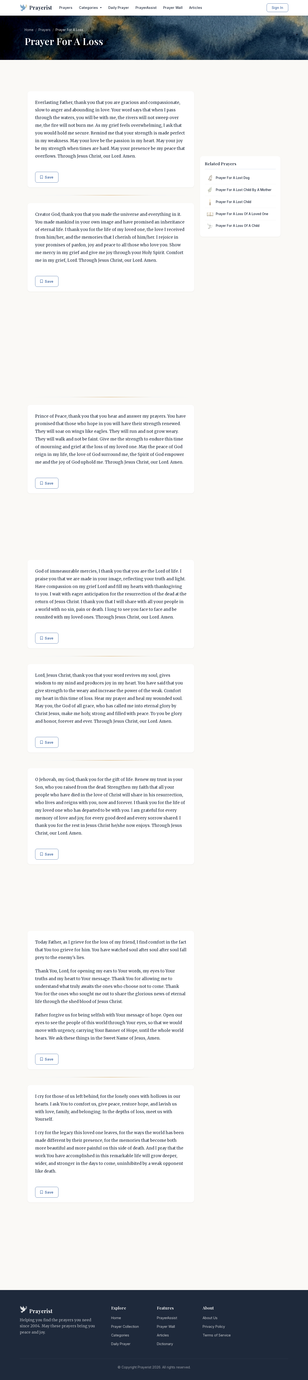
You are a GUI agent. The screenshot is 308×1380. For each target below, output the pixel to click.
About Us (210, 1318)
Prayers (65, 8)
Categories (120, 1335)
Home (29, 30)
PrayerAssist (146, 8)
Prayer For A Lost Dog (233, 178)
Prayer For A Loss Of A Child (237, 226)
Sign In (277, 8)
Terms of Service (217, 1335)
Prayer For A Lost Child (233, 202)
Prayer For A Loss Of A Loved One (242, 214)
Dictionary (165, 1344)
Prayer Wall (173, 8)
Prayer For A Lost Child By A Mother (243, 190)
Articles (195, 8)
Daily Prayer (118, 8)
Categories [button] (89, 8)
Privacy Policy (214, 1326)
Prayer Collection (125, 1326)
